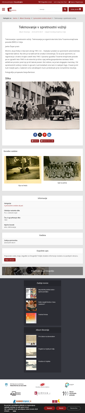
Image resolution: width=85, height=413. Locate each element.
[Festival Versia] (31, 318)
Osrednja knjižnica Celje (58, 32)
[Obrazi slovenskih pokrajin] (69, 393)
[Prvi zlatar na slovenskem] (31, 340)
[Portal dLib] (15, 393)
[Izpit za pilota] (22, 168)
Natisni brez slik (47, 141)
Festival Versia (43, 314)
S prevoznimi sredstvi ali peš (13, 206)
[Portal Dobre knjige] (22, 402)
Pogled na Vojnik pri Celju (46, 349)
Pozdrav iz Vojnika (44, 361)
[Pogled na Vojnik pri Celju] (31, 352)
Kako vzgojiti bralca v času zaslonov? (46, 303)
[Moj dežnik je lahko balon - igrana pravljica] (31, 293)
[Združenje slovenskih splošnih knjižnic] (42, 393)
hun (65, 2)
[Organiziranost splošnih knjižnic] (42, 385)
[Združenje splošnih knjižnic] (56, 401)
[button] (75, 172)
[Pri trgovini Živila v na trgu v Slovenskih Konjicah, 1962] (62, 168)
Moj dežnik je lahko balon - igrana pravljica (46, 291)
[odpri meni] (3, 9)
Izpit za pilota (22, 183)
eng (59, 2)
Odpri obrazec (10, 260)
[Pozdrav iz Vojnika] (31, 365)
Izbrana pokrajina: (12, 2)
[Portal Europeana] (69, 385)
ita (62, 2)
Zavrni (61, 408)
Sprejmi (49, 408)
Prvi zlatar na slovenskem (46, 336)
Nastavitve (73, 408)
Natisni (35, 141)
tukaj (14, 411)
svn (55, 2)
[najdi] (65, 9)
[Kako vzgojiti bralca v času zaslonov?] (31, 306)
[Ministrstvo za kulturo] (15, 385)
